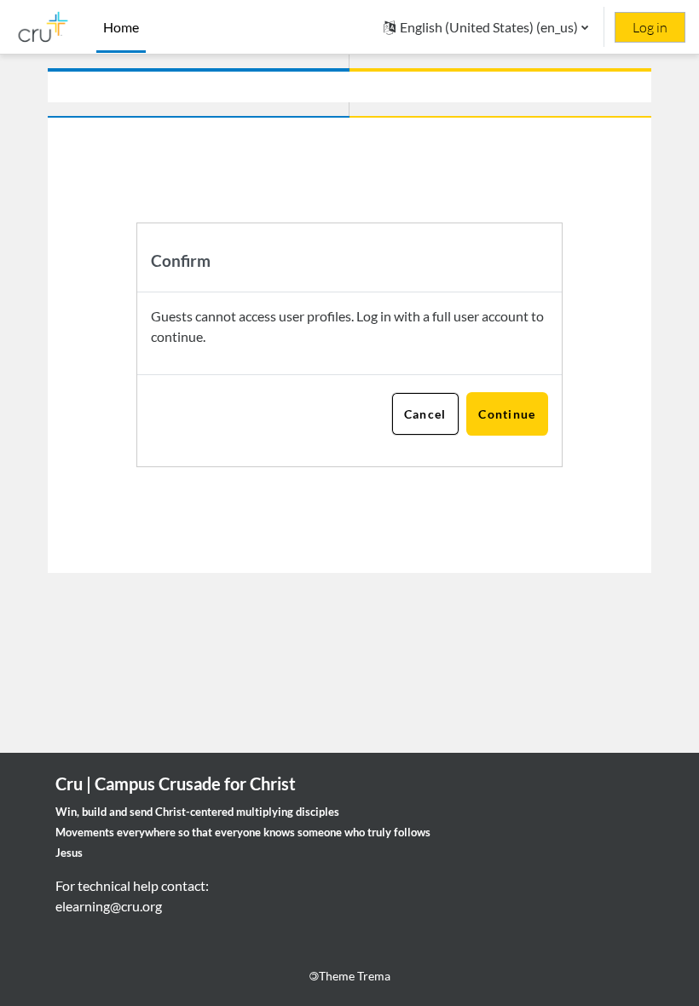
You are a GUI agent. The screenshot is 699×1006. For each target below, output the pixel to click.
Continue (506, 414)
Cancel (425, 414)
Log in (650, 27)
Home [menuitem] (121, 27)
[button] (486, 27)
